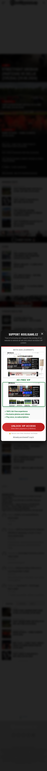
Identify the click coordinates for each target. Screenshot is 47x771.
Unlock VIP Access (23, 427)
